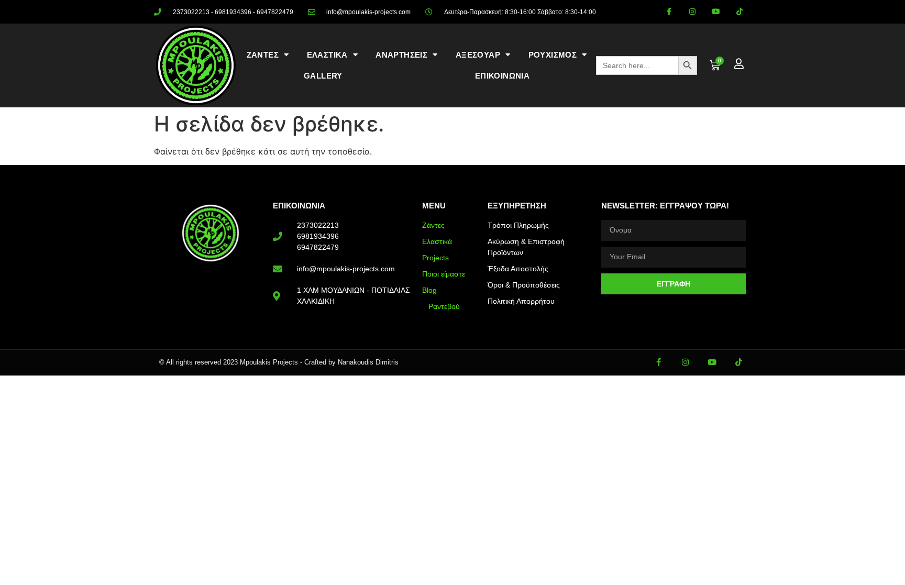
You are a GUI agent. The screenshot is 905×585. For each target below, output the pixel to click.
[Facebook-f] (669, 12)
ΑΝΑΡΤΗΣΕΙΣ (401, 54)
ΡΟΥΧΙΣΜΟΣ (552, 54)
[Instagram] (692, 12)
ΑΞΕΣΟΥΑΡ (478, 54)
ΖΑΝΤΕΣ (263, 54)
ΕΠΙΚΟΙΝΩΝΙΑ (502, 75)
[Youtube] (715, 12)
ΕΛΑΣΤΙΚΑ (327, 54)
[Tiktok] (739, 12)
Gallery (323, 75)
